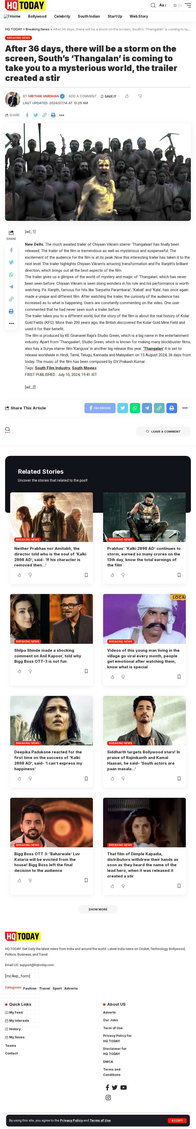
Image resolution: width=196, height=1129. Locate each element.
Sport (57, 988)
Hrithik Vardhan (46, 95)
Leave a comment (166, 431)
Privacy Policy (71, 1120)
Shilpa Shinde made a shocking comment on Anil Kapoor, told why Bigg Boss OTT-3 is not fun (47, 656)
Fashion (29, 988)
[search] (153, 5)
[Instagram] (108, 1097)
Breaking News (18, 38)
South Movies (84, 368)
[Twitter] (115, 1087)
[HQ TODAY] (25, 5)
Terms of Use (100, 1120)
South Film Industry (52, 368)
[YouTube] (123, 1087)
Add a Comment (83, 96)
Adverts (71, 988)
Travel (44, 988)
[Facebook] (107, 1087)
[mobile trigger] (186, 5)
